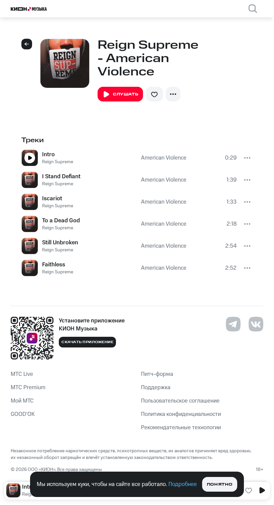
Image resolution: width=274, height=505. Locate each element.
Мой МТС (22, 401)
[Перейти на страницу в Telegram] (233, 324)
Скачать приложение (87, 342)
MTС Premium (28, 388)
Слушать (125, 94)
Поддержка (155, 388)
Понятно (220, 484)
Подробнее (182, 484)
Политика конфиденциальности (181, 414)
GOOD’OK (23, 414)
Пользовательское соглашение (180, 401)
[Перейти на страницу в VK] (256, 324)
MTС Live (22, 374)
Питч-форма (157, 374)
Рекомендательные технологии (181, 428)
